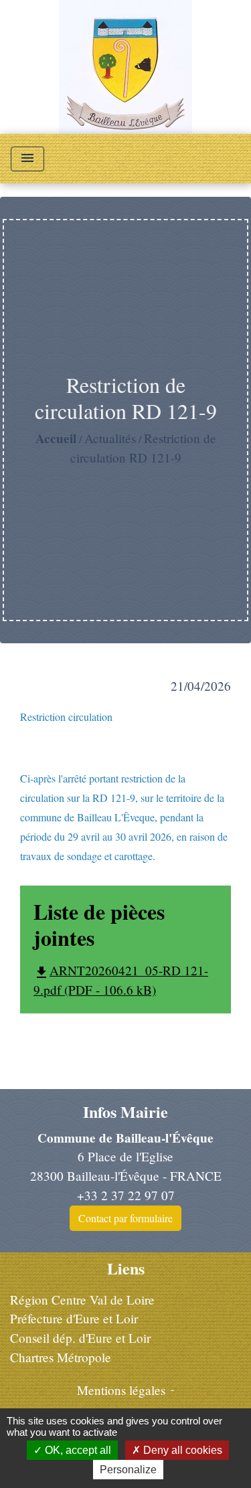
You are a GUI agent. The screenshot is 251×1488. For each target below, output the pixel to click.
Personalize (128, 1469)
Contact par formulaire (125, 1218)
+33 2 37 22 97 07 (126, 1195)
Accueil (55, 438)
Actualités (110, 438)
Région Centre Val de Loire (82, 1299)
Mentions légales (121, 1390)
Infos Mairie (125, 1112)
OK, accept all (76, 1450)
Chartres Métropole (60, 1357)
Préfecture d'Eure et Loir (74, 1318)
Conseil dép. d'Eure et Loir (80, 1337)
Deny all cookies (181, 1450)
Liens (126, 1268)
